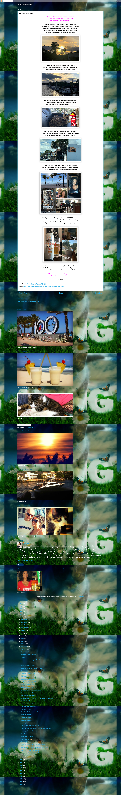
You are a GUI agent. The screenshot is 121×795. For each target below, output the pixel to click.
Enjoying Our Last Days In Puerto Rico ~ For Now (36, 728)
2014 (21, 773)
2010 (21, 784)
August (23, 630)
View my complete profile (25, 560)
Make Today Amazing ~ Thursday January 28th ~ (36, 660)
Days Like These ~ (26, 717)
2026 (21, 603)
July (22, 633)
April (23, 641)
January (24, 649)
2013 (21, 776)
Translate (30, 427)
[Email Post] (50, 284)
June (23, 635)
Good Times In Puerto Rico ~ (30, 725)
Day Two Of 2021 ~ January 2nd (30, 750)
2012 (21, 779)
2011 (21, 781)
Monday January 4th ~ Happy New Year (33, 744)
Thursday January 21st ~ (28, 679)
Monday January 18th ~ (28, 687)
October (24, 625)
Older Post (98, 293)
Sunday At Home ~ (26, 652)
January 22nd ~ (25, 676)
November (24, 622)
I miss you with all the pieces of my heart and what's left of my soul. (43, 286)
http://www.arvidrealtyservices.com (28, 301)
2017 (21, 765)
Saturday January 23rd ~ (28, 673)
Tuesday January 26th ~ (28, 665)
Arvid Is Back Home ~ (27, 736)
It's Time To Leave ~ (27, 709)
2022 (21, 614)
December (24, 619)
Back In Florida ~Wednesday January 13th (34, 701)
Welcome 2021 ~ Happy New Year (31, 753)
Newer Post (23, 293)
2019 (21, 759)
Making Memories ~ (27, 720)
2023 (21, 611)
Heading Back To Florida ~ (29, 703)
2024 (21, 609)
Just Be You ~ (25, 733)
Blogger (81, 596)
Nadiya (26, 543)
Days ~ (23, 662)
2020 (21, 757)
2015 (21, 770)
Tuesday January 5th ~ (28, 742)
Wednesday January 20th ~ (29, 682)
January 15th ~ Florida (28, 695)
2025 (21, 606)
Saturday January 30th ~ (28, 654)
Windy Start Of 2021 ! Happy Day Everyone (34, 747)
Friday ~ (23, 657)
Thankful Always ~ (26, 714)
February (24, 646)
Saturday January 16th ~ (28, 693)
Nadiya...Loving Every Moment (25, 4)
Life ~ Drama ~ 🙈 (26, 739)
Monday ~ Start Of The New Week (31, 668)
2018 (21, 762)
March (23, 644)
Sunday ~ (23, 671)
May (22, 638)
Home (61, 293)
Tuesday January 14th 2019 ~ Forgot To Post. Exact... (37, 698)
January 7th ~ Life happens (29, 731)
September (24, 627)
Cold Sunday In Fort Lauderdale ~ (31, 690)
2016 (21, 768)
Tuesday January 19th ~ (28, 684)
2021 (21, 617)
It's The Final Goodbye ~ (28, 706)
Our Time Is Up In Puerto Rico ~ (31, 712)
